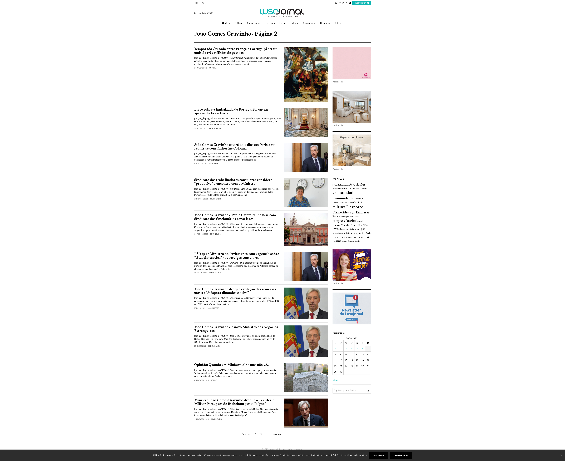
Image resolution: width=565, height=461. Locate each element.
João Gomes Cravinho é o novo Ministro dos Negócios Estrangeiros (236, 329)
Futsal (359, 221)
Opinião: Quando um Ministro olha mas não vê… (231, 365)
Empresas (362, 212)
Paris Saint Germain (340, 237)
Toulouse (351, 241)
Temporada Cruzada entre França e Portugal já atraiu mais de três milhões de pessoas (235, 51)
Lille (360, 225)
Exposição (344, 217)
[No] (561, 455)
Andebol (345, 185)
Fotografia (339, 221)
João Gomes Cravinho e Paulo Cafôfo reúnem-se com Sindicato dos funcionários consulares (235, 217)
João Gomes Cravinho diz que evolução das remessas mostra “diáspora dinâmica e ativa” (235, 291)
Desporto (354, 207)
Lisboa (365, 225)
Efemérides (341, 212)
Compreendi (378, 455)
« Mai (335, 379)
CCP (349, 189)
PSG (367, 237)
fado (351, 217)
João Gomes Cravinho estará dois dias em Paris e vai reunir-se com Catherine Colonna (235, 146)
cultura (339, 207)
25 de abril (337, 185)
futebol (351, 221)
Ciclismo (355, 189)
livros (336, 229)
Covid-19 (357, 203)
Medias (342, 233)
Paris (368, 233)
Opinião (214, 380)
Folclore (356, 217)
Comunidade (344, 193)
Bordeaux (337, 189)
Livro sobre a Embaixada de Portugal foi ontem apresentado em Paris (231, 111)
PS (363, 237)
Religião (337, 241)
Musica (350, 233)
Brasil (344, 189)
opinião (360, 233)
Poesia (350, 237)
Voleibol (357, 241)
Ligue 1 (354, 225)
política (357, 237)
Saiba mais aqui (401, 455)
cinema (363, 188)
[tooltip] (340, 2)
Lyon (362, 229)
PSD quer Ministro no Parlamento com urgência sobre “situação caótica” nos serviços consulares (236, 255)
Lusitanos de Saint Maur (349, 229)
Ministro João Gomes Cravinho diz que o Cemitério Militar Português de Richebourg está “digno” (234, 402)
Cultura (212, 68)
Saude (344, 241)
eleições (352, 213)
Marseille (336, 233)
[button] (368, 391)
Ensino (336, 216)
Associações (357, 184)
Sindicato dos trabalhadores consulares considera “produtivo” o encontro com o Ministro (233, 182)
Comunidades (215, 128)
